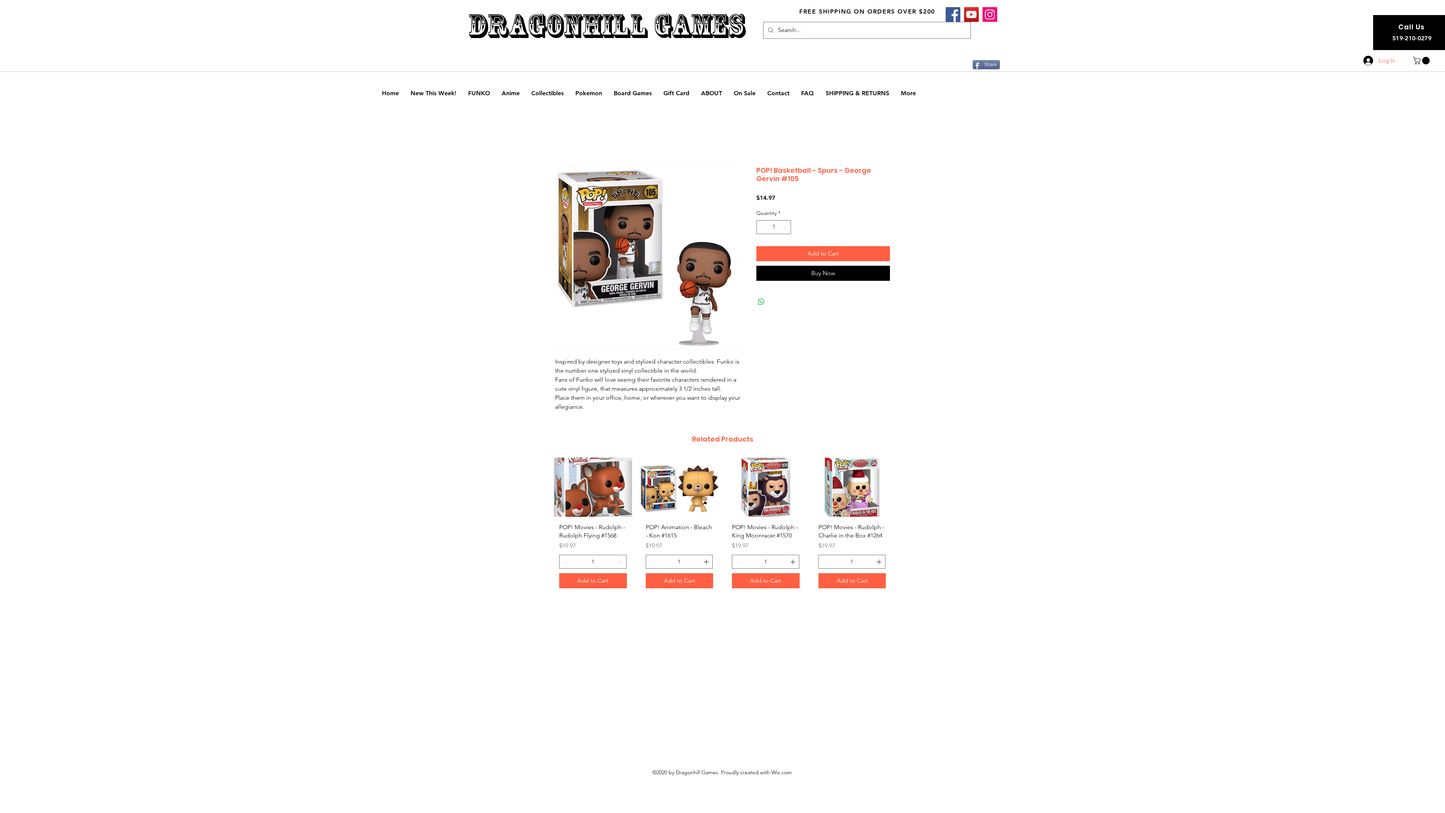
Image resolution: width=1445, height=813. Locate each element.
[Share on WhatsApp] (761, 302)
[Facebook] (953, 14)
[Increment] (785, 227)
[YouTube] (971, 14)
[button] (1422, 60)
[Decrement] (762, 227)
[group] (722, 530)
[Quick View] (593, 488)
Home (563, 139)
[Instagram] (990, 14)
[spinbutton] (773, 227)
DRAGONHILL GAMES (606, 25)
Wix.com (781, 781)
